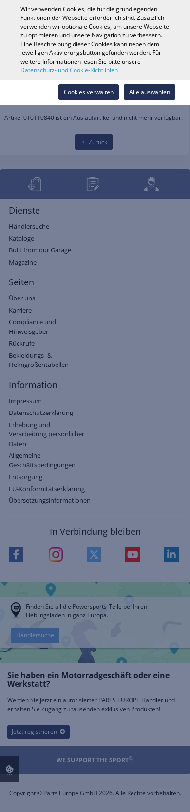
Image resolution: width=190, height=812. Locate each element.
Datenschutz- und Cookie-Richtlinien (69, 70)
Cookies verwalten (89, 92)
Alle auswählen (149, 92)
